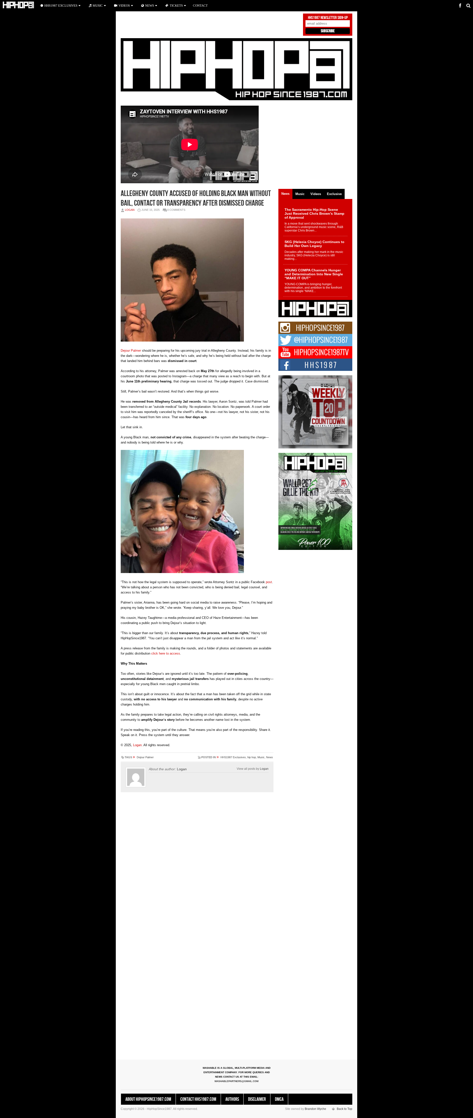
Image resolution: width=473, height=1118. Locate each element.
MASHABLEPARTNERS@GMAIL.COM (236, 1081)
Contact (200, 5)
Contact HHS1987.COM (198, 1099)
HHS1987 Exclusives (233, 757)
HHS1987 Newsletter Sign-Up (328, 17)
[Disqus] (197, 864)
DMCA (279, 1099)
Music (261, 757)
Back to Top (344, 1109)
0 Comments (176, 209)
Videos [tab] (315, 194)
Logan (130, 209)
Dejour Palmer (131, 350)
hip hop (251, 757)
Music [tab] (299, 194)
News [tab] (285, 194)
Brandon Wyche (315, 1109)
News (269, 757)
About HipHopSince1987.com (148, 1099)
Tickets (176, 5)
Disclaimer (257, 1099)
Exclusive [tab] (334, 194)
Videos (124, 5)
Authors (232, 1099)
